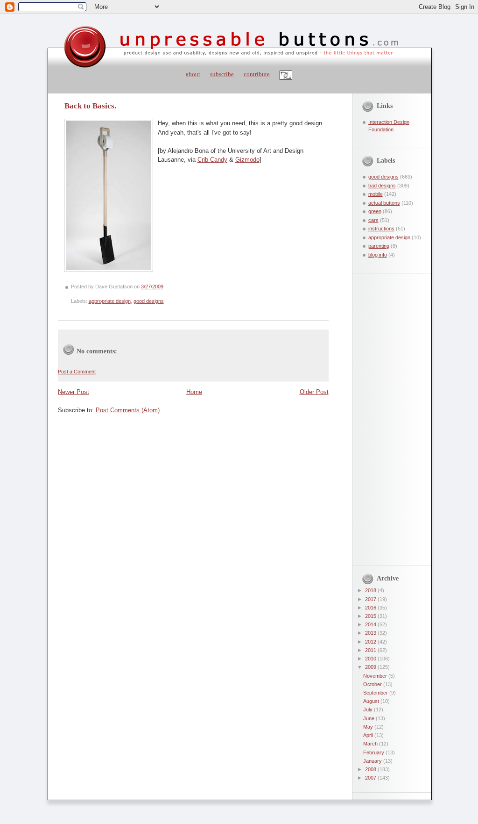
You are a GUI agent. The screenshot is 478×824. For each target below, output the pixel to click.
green (374, 211)
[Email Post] (165, 286)
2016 (371, 607)
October (373, 684)
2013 (371, 633)
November (375, 676)
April (368, 735)
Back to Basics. (90, 105)
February (374, 752)
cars (373, 220)
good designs (149, 301)
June (369, 718)
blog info (377, 255)
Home (194, 391)
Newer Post (73, 391)
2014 (371, 624)
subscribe (222, 74)
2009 (371, 667)
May (368, 727)
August (371, 701)
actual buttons (384, 203)
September (376, 692)
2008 (371, 769)
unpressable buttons (56, 17)
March (371, 743)
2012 (371, 642)
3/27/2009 (152, 286)
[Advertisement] (385, 413)
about (193, 74)
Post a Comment (77, 371)
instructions (381, 228)
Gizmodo (247, 159)
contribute (257, 74)
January (373, 761)
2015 (371, 616)
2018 (371, 590)
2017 (371, 599)
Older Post (314, 391)
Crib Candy (212, 159)
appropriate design (110, 301)
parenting (378, 246)
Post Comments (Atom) (128, 410)
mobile (375, 194)
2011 (371, 650)
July (368, 709)
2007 (371, 778)
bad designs (382, 185)
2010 (371, 658)
